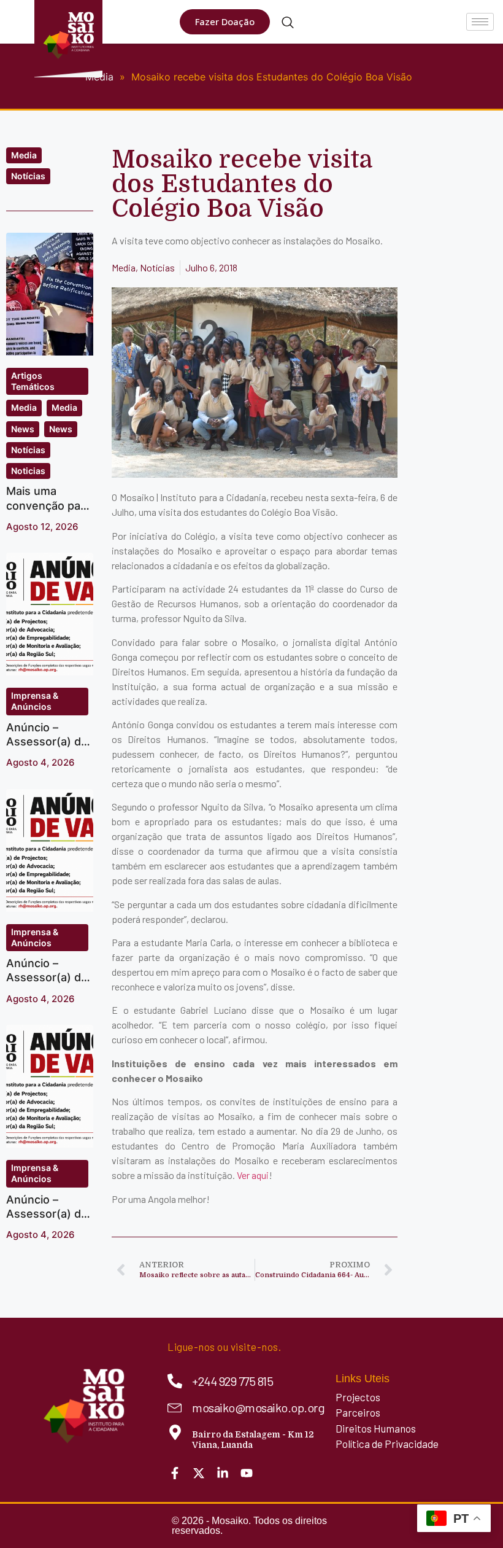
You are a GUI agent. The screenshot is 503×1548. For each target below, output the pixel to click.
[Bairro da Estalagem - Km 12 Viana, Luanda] (175, 1432)
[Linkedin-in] (222, 1473)
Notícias (28, 176)
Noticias (28, 470)
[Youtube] (246, 1473)
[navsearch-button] (288, 23)
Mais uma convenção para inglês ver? (48, 505)
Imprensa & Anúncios (34, 701)
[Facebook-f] (174, 1473)
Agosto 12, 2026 (42, 526)
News (22, 429)
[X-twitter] (198, 1473)
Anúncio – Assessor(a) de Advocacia (47, 977)
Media (24, 155)
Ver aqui (253, 1175)
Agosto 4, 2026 (40, 762)
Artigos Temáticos (33, 381)
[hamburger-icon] (480, 22)
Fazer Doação (225, 21)
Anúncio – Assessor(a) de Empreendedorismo (47, 1221)
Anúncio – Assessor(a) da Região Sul (46, 742)
